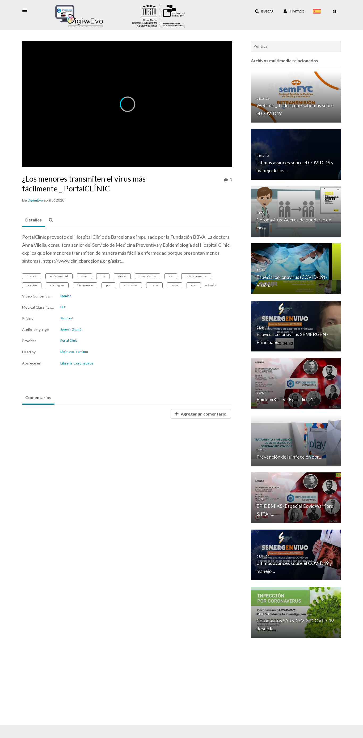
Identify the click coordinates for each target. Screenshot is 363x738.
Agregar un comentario (203, 413)
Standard (66, 318)
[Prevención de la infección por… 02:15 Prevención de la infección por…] (296, 440)
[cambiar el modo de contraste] (334, 11)
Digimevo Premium (74, 351)
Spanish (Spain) (70, 329)
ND (62, 307)
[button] (26, 10)
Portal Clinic (68, 340)
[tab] (33, 220)
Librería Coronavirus (77, 363)
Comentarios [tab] (38, 397)
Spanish (65, 295)
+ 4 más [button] (210, 285)
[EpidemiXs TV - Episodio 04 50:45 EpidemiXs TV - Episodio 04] (296, 383)
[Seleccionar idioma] (317, 12)
